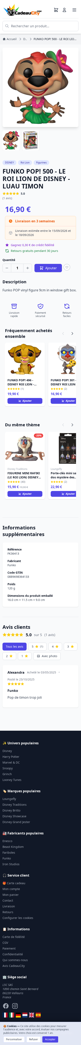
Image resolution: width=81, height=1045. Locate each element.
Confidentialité (12, 954)
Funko (11, 565)
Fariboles (8, 852)
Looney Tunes (11, 780)
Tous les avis (14, 646)
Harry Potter (10, 757)
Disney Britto (11, 810)
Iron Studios (11, 864)
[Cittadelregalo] (11, 1015)
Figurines (41, 162)
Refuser (33, 1039)
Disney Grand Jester (16, 822)
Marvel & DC (11, 762)
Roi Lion (25, 162)
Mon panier (10, 895)
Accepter (50, 1039)
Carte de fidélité (13, 937)
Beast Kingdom (13, 847)
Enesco (7, 841)
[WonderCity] (18, 1015)
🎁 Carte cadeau (13, 883)
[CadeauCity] (4, 1015)
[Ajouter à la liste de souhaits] (67, 267)
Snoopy (7, 768)
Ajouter (27, 401)
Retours (7, 912)
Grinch (7, 774)
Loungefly (9, 799)
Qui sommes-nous (15, 960)
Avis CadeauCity (13, 966)
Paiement (9, 948)
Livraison (8, 906)
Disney (7, 751)
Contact (7, 900)
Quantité (8, 260)
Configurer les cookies (17, 918)
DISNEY (9, 162)
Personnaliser (14, 1039)
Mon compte (11, 889)
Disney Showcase (14, 816)
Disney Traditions (14, 805)
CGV (5, 943)
